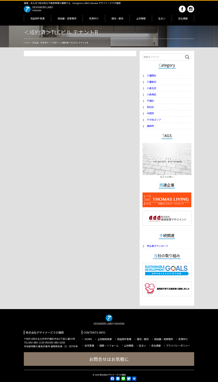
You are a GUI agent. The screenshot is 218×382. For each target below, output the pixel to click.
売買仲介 (94, 18)
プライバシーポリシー (178, 345)
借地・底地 (117, 18)
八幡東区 (151, 81)
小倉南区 (151, 94)
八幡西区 (151, 75)
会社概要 (183, 18)
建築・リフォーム (109, 345)
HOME (88, 339)
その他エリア (154, 119)
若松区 (150, 107)
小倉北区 (151, 88)
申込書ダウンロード (157, 246)
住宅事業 (89, 345)
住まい (161, 18)
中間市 (150, 113)
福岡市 (150, 126)
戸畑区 (150, 100)
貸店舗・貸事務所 (66, 18)
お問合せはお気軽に (109, 359)
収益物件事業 (37, 18)
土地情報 (141, 18)
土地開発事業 (104, 339)
